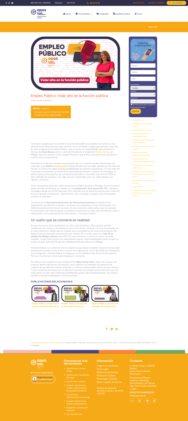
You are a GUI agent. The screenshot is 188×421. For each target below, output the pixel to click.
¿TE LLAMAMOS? (177, 3)
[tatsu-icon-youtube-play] (12, 3)
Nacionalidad (134, 84)
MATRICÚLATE (138, 3)
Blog (139, 14)
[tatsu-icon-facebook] (6, 3)
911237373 (135, 392)
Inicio (68, 14)
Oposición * (134, 98)
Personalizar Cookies (107, 378)
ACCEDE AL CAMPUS (156, 3)
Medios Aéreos (102, 151)
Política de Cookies (106, 375)
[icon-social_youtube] (147, 400)
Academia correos (139, 120)
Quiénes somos (123, 14)
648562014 (148, 392)
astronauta (60, 166)
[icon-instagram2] (140, 400)
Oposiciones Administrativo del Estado (78, 396)
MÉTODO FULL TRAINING (40, 3)
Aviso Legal (102, 369)
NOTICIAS (71, 3)
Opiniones (104, 14)
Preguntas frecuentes (107, 365)
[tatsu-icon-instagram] (9, 3)
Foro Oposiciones (74, 414)
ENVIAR (135, 111)
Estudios (133, 91)
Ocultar (45, 109)
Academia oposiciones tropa (142, 130)
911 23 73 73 (95, 3)
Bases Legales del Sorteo (109, 382)
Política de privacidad (107, 372)
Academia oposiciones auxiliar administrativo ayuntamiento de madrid (143, 174)
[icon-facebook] (133, 400)
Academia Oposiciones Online (43, 342)
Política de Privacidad (137, 107)
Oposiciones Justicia (75, 381)
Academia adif (137, 187)
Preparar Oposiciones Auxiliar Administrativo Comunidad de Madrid (76, 388)
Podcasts (60, 342)
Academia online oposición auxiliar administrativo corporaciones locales (144, 193)
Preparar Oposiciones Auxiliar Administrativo (76, 402)
